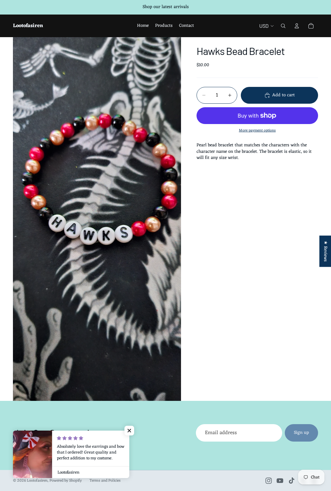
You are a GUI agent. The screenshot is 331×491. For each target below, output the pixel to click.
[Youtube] (280, 481)
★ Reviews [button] (325, 251)
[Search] (283, 26)
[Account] (297, 26)
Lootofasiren (37, 480)
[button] (129, 430)
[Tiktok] (291, 481)
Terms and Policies (105, 480)
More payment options (257, 130)
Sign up (301, 433)
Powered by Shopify (65, 480)
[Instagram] (268, 481)
